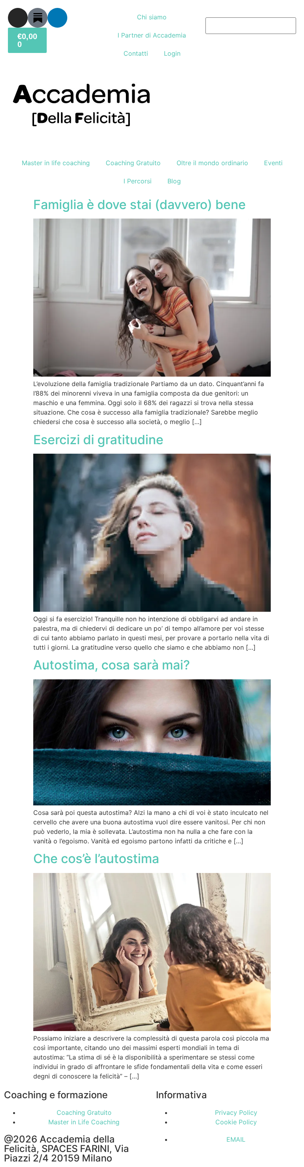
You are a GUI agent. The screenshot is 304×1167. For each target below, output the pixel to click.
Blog (174, 181)
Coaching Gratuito (133, 163)
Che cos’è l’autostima (96, 858)
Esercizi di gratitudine (98, 439)
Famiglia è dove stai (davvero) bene (139, 204)
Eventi (273, 163)
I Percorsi (138, 181)
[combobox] (250, 25)
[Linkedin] (57, 18)
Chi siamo (152, 17)
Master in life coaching (56, 163)
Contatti (136, 53)
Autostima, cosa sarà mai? (111, 665)
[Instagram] (18, 18)
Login (172, 53)
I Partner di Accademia (152, 35)
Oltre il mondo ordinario (212, 163)
